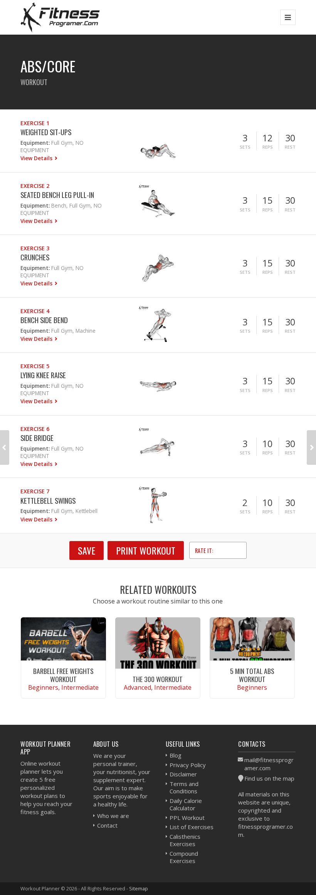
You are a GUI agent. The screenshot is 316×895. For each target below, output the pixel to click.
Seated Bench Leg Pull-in (57, 194)
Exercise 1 (34, 123)
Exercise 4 (34, 311)
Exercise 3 (34, 248)
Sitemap (138, 888)
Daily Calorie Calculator (186, 804)
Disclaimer (183, 774)
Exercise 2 (34, 185)
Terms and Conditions (184, 787)
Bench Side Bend (44, 320)
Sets (245, 147)
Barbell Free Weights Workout (63, 675)
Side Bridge (37, 437)
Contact (107, 825)
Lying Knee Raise (43, 375)
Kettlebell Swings (48, 500)
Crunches (34, 257)
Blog (176, 755)
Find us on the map (269, 778)
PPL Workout (187, 817)
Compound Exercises (184, 857)
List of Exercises (191, 827)
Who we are (113, 816)
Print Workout (145, 550)
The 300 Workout (158, 679)
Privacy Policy (188, 765)
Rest (290, 147)
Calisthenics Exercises (185, 840)
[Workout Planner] (60, 17)
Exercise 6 (34, 428)
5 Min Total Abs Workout (252, 675)
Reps (267, 147)
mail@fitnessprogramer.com (269, 764)
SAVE (86, 550)
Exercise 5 (34, 366)
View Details (37, 158)
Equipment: (35, 142)
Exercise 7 (34, 491)
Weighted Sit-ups (45, 132)
